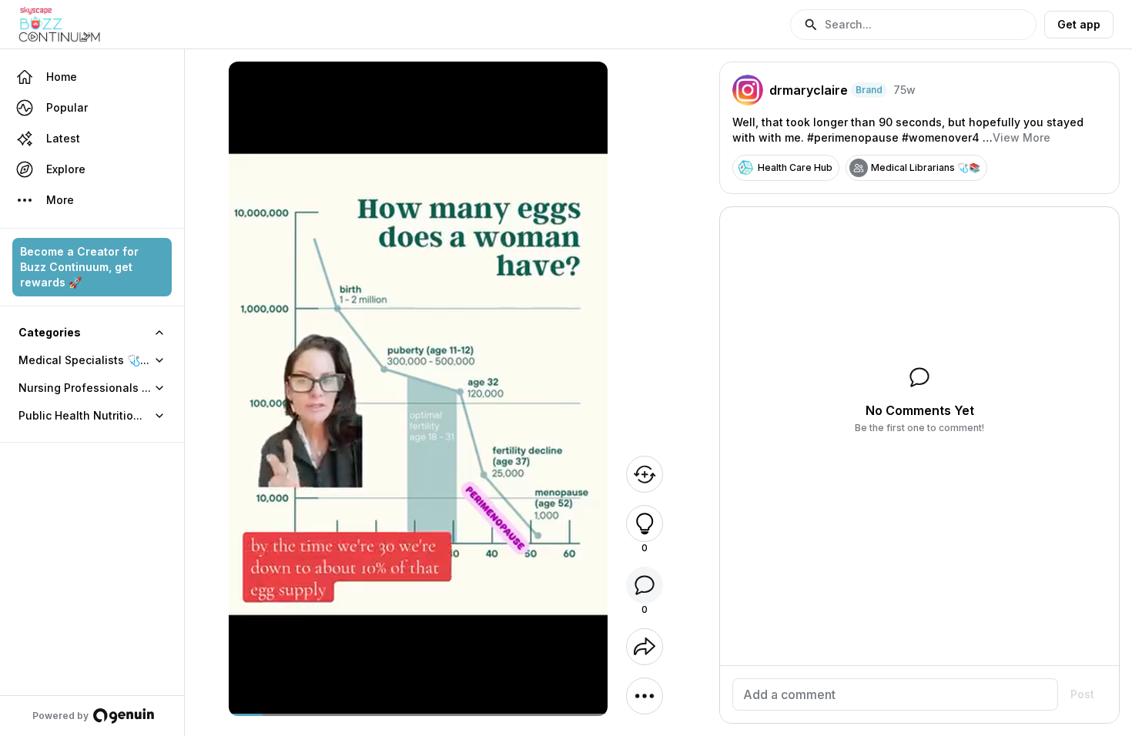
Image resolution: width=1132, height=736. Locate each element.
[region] (418, 715)
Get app (1078, 24)
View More (1021, 137)
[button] (913, 24)
